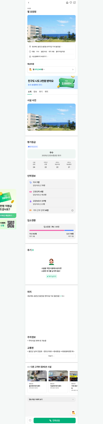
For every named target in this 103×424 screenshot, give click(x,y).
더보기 (50, 356)
